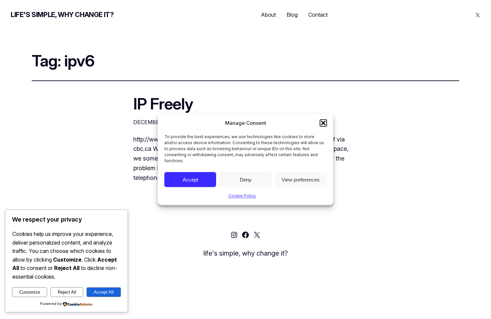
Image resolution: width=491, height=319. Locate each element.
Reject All (67, 292)
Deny (246, 179)
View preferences (301, 179)
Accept (190, 179)
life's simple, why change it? (62, 15)
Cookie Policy (242, 195)
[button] (323, 123)
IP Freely (163, 103)
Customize (29, 292)
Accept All (104, 292)
